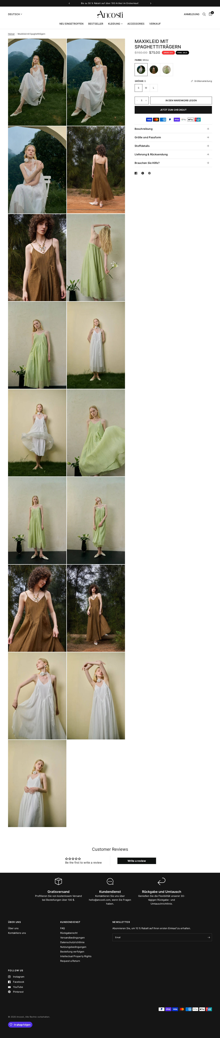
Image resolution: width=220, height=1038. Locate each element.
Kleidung (114, 23)
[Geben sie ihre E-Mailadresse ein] (209, 937)
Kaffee (153, 69)
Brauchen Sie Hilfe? (147, 162)
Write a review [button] (137, 860)
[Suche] (204, 14)
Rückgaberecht (68, 932)
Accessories (135, 23)
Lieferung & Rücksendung (151, 154)
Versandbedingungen (72, 937)
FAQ (62, 928)
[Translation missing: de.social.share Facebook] (137, 173)
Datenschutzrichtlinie (72, 942)
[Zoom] (60, 45)
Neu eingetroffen (71, 23)
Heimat (11, 34)
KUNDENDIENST (70, 922)
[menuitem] (71, 23)
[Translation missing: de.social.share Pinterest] (150, 173)
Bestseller (95, 23)
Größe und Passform (148, 137)
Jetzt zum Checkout (173, 109)
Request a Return (70, 960)
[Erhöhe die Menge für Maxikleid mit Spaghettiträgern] (146, 100)
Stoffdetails (142, 145)
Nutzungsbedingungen (73, 946)
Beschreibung (144, 128)
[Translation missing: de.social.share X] (143, 173)
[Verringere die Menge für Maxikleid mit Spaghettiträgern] (137, 100)
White (141, 69)
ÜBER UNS (14, 922)
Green (166, 69)
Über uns (13, 928)
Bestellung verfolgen (72, 951)
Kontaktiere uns (17, 932)
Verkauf (155, 23)
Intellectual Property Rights (75, 956)
